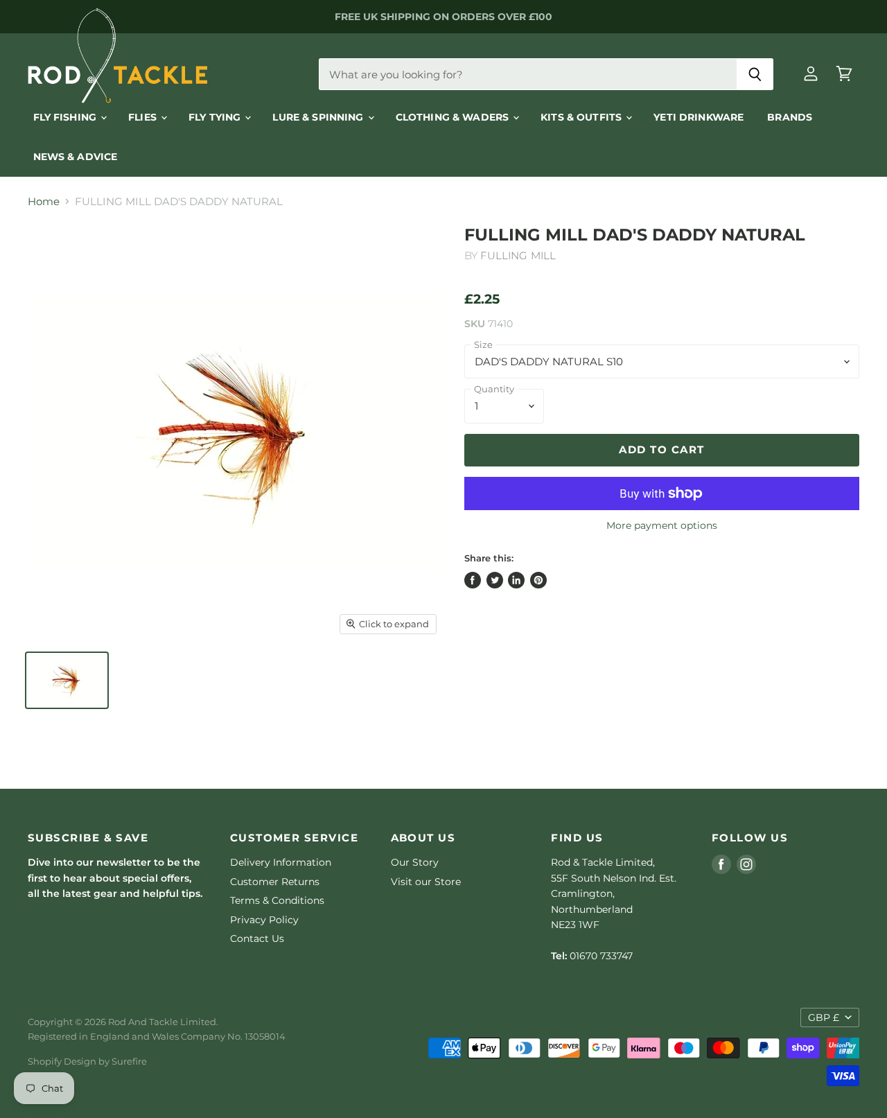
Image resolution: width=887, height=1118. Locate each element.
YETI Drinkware (698, 117)
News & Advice (75, 156)
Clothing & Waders (454, 117)
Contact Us (257, 938)
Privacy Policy (264, 920)
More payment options (661, 525)
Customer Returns (274, 881)
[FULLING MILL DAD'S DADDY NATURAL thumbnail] (66, 680)
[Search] (755, 74)
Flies (143, 117)
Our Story (415, 862)
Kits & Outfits (582, 117)
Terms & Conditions (277, 900)
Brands (789, 117)
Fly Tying (215, 117)
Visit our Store (426, 881)
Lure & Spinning (319, 117)
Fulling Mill (518, 255)
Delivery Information (280, 862)
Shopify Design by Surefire (87, 1061)
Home (44, 201)
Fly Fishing (66, 117)
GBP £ (823, 1017)
